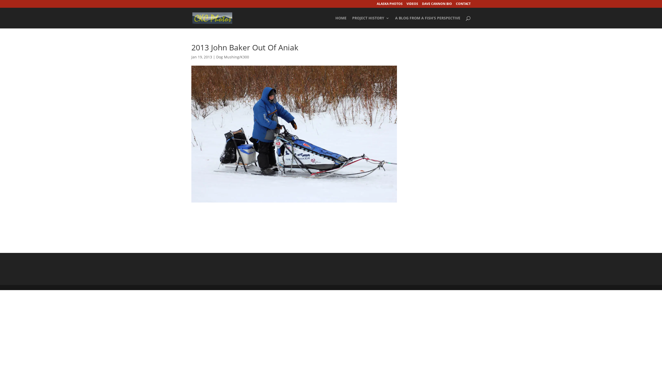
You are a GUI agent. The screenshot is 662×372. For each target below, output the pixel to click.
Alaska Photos (390, 4)
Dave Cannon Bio (437, 4)
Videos (412, 4)
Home (341, 18)
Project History (368, 18)
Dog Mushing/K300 (232, 57)
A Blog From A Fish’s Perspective (427, 18)
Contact (463, 4)
